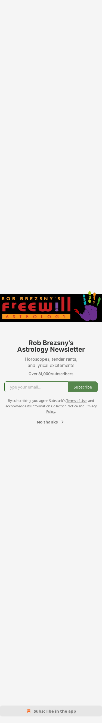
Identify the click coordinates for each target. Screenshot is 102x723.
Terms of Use (76, 400)
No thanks (47, 422)
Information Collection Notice (54, 406)
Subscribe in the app (55, 711)
